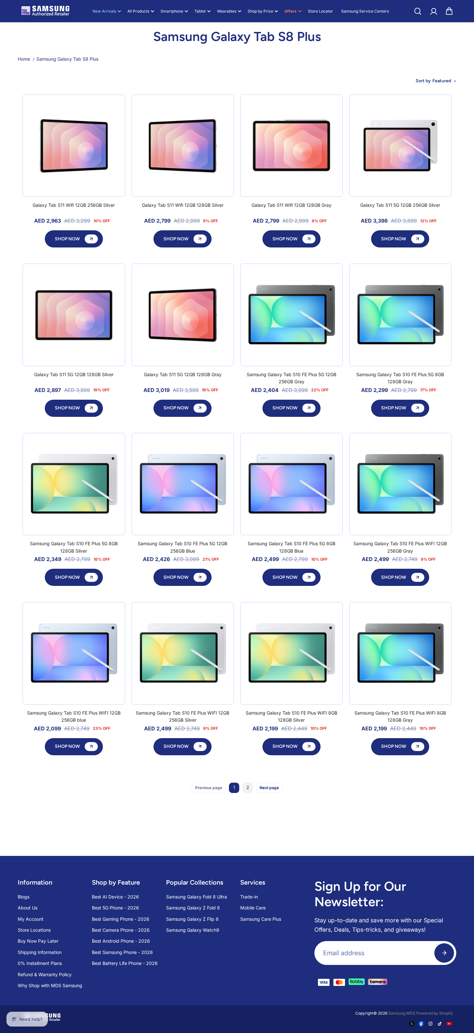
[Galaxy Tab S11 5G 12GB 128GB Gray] (183, 315)
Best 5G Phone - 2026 (115, 907)
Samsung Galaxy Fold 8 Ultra (196, 896)
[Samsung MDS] (45, 11)
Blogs (23, 896)
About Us (27, 907)
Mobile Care (253, 907)
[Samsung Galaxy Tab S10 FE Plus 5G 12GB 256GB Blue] (183, 484)
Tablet (200, 11)
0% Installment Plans (40, 963)
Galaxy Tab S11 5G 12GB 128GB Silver (74, 374)
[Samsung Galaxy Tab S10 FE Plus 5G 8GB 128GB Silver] (74, 484)
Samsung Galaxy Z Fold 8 (193, 907)
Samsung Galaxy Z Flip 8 (192, 919)
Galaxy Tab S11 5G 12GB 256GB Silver (400, 205)
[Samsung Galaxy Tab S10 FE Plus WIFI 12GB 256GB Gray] (400, 484)
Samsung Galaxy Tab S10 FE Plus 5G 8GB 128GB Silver (74, 547)
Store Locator (320, 11)
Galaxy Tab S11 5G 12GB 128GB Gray (183, 374)
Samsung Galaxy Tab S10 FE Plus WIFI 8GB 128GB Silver (291, 716)
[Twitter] (412, 1024)
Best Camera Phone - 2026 (121, 930)
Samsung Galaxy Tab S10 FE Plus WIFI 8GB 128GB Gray (400, 716)
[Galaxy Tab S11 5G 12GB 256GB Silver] (400, 146)
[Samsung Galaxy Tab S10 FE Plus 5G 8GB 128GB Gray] (400, 315)
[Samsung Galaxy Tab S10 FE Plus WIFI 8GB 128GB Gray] (400, 653)
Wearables (226, 11)
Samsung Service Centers (365, 11)
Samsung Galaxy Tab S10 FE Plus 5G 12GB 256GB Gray (291, 378)
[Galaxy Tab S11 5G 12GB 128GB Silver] (74, 315)
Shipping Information (40, 952)
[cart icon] (449, 11)
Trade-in (249, 896)
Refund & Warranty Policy (45, 974)
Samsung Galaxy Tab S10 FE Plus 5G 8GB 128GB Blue (291, 547)
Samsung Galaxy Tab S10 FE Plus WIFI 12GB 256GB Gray (400, 547)
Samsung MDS (401, 1013)
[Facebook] (421, 1024)
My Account (31, 919)
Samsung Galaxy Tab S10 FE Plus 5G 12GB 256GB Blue (182, 547)
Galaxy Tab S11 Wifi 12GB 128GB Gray (291, 205)
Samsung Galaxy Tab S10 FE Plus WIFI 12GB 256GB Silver (182, 716)
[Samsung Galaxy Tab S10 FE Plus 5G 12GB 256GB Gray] (291, 315)
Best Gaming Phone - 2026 (120, 919)
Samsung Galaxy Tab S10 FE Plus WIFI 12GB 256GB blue (74, 716)
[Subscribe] (444, 953)
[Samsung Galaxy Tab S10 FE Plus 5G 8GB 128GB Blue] (291, 484)
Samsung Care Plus (260, 919)
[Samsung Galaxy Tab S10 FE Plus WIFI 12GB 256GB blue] (74, 653)
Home (24, 59)
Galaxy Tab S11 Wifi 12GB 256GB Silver (74, 205)
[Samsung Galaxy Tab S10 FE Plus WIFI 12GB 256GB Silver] (183, 653)
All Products (138, 11)
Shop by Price (260, 11)
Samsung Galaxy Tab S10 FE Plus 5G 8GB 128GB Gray (400, 378)
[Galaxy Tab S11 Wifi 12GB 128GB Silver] (183, 146)
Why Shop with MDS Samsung (50, 985)
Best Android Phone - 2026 (121, 941)
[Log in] (433, 11)
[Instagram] (430, 1024)
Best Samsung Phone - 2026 (122, 952)
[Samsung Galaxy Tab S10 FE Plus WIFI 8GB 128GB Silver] (291, 653)
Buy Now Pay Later (38, 941)
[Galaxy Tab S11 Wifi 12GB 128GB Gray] (291, 146)
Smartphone (172, 11)
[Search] (417, 11)
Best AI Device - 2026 (115, 896)
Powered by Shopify (434, 1013)
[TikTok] (440, 1024)
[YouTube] (449, 1024)
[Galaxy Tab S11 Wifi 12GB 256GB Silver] (74, 146)
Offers (290, 11)
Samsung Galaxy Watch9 (192, 930)
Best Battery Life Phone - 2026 (125, 963)
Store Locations (34, 930)
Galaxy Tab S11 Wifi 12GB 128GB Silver (182, 205)
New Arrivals (104, 11)
